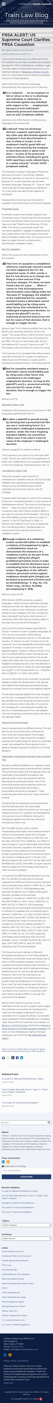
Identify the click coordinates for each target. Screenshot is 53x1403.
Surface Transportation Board (14, 1315)
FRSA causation (37, 1051)
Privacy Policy (10, 1361)
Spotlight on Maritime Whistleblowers (18, 1203)
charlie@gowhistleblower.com (24, 1349)
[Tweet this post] (12, 1057)
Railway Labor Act (9, 1311)
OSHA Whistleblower (11, 1293)
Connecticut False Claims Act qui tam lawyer (26, 1049)
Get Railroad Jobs (9, 1270)
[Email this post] (8, 1057)
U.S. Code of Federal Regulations (16, 1325)
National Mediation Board (13, 1279)
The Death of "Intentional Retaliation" (20, 1103)
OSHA (4, 1288)
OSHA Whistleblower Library (14, 1297)
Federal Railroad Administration (15, 1260)
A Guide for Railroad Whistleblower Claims (23, 1079)
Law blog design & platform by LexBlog (25, 1399)
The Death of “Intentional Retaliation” (18, 1207)
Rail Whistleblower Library (13, 1302)
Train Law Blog (27, 15)
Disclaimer (23, 1361)
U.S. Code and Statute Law (13, 1320)
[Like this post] (17, 1057)
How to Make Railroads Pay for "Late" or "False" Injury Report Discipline (25, 1090)
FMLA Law (6, 1265)
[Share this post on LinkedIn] (21, 1057)
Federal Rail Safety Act (20, 54)
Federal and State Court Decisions (16, 1256)
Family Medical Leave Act (13, 1251)
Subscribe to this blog (15, 1166)
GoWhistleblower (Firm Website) (16, 1274)
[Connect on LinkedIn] (3, 1162)
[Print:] (3, 1058)
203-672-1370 (17, 1346)
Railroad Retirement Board (13, 1306)
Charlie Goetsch (42, 4)
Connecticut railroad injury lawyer (16, 1051)
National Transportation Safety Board (18, 1283)
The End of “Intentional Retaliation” (17, 1212)
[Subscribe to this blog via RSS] (8, 1162)
